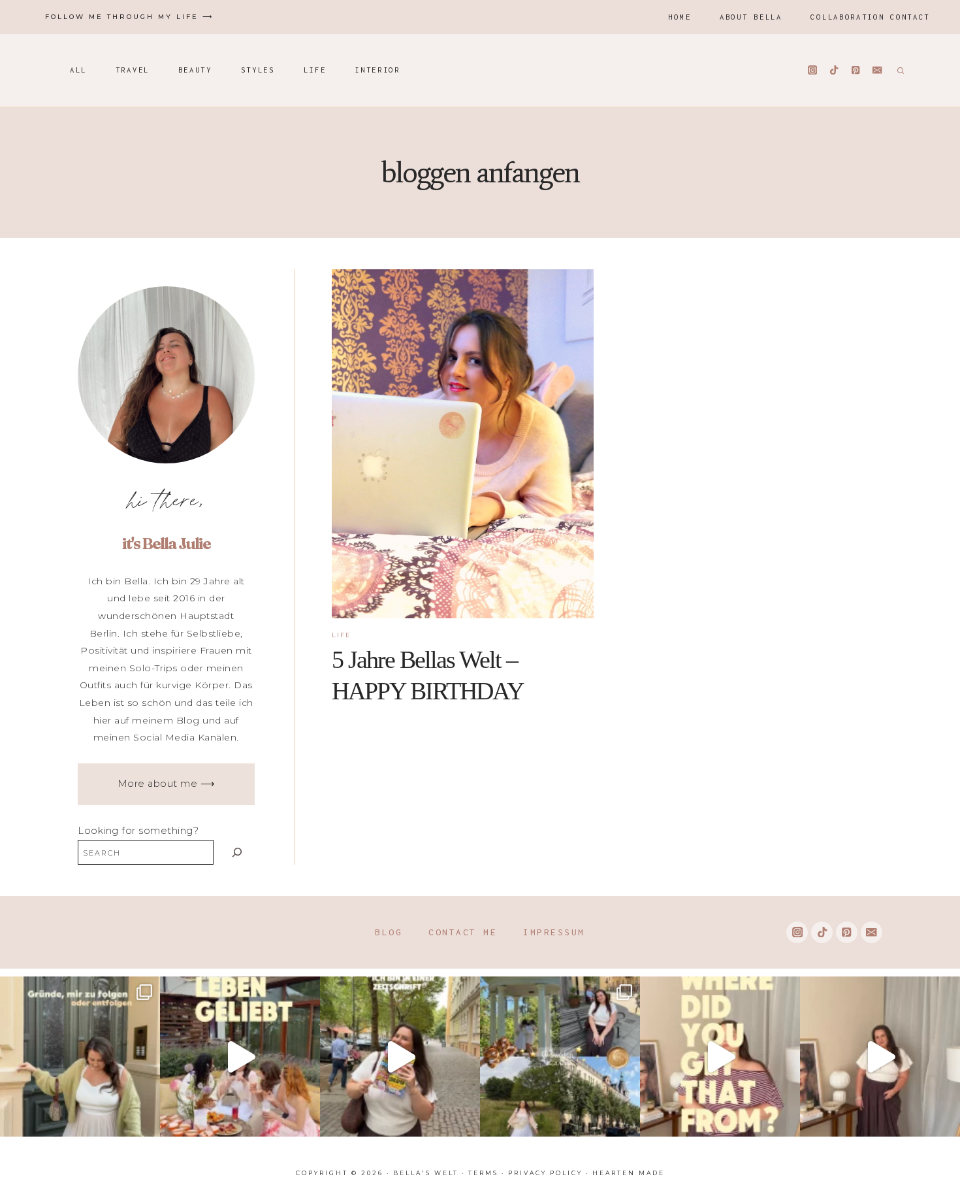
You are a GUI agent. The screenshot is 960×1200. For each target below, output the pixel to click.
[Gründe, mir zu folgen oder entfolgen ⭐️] (80, 1056)
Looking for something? (138, 831)
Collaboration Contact (870, 16)
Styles (258, 69)
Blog (388, 932)
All (78, 69)
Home (679, 16)
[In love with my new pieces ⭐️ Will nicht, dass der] (720, 1056)
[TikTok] (834, 70)
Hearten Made (628, 1172)
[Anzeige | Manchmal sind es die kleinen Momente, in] (240, 1056)
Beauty (195, 69)
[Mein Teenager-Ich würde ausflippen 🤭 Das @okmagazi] (400, 1056)
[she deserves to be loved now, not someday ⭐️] (880, 1056)
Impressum (554, 932)
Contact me (462, 932)
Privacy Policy (545, 1172)
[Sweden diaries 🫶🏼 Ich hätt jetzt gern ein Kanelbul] (560, 1056)
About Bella (751, 16)
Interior (377, 69)
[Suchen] (237, 852)
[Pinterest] (855, 70)
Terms (483, 1172)
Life (315, 69)
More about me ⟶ (167, 784)
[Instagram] (812, 70)
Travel (133, 69)
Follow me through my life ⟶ (129, 16)
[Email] (877, 70)
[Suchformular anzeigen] (898, 70)
